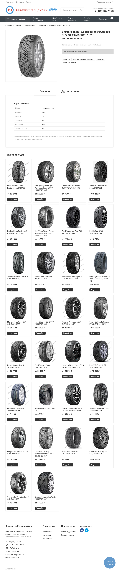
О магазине (9, 2)
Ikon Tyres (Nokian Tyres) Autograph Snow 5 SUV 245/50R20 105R (44, 188)
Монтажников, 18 (12, 558)
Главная (8, 25)
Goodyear (42, 25)
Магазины (47, 535)
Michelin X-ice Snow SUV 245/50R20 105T (16, 323)
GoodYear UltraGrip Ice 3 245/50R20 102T (98, 453)
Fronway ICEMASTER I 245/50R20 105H (70, 453)
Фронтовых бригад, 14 (14, 555)
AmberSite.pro (10, 569)
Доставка (20, 2)
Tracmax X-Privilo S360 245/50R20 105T (98, 187)
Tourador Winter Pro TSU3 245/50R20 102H (99, 409)
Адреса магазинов (104, 2)
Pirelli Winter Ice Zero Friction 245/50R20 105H (16, 187)
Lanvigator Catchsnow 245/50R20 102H (16, 409)
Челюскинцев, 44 (12, 551)
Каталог (18, 25)
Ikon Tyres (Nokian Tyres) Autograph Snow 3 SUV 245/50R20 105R (44, 233)
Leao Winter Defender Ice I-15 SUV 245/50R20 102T (72, 187)
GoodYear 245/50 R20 (70, 62)
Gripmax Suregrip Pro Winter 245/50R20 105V (45, 498)
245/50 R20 (100, 59)
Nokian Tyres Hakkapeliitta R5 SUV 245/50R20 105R (72, 409)
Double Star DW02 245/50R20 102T (96, 232)
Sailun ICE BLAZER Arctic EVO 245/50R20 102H (99, 323)
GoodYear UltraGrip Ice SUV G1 (83, 59)
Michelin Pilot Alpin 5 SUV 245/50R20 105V (71, 323)
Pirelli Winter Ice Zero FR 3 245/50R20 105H (72, 232)
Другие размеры (70, 91)
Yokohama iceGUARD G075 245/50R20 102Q (17, 278)
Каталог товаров (18, 19)
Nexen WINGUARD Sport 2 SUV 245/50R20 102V (72, 278)
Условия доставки (68, 532)
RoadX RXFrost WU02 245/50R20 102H (97, 366)
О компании (47, 532)
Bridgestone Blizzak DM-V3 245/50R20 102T (17, 453)
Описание (45, 91)
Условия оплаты (67, 535)
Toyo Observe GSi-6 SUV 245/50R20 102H (44, 323)
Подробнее (12, 199)
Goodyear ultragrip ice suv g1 (60, 25)
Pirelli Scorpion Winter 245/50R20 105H (43, 366)
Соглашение (47, 538)
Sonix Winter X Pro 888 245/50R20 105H (43, 278)
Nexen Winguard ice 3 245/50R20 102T (15, 366)
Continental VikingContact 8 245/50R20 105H (18, 498)
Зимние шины (30, 25)
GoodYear (66, 59)
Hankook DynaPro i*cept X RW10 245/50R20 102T (17, 232)
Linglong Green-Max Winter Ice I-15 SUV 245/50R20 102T (99, 279)
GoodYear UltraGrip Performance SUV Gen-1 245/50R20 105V (44, 454)
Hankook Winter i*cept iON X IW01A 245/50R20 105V (73, 366)
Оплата (28, 2)
